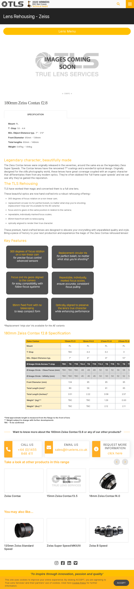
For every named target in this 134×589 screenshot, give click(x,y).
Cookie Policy (79, 583)
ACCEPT (121, 583)
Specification (35, 114)
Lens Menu (67, 31)
